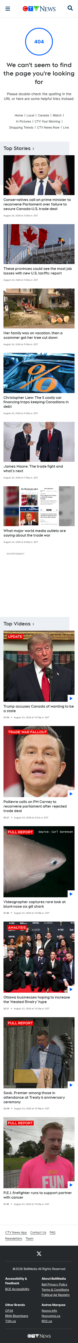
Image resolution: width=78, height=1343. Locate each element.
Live (66, 127)
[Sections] (7, 8)
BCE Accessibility (17, 1289)
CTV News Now (48, 127)
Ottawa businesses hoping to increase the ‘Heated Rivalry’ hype (36, 999)
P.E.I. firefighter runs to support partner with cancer (37, 1195)
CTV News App (16, 1232)
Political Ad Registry (56, 1295)
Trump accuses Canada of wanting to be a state (38, 708)
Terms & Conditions (55, 1289)
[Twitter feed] (39, 1253)
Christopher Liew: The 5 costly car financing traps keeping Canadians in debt (36, 402)
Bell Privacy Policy (54, 1284)
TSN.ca (10, 1321)
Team (29, 1238)
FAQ (52, 1232)
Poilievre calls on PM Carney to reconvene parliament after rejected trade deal (35, 806)
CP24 (9, 1310)
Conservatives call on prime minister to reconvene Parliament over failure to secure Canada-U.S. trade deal (37, 204)
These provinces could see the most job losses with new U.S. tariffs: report (37, 271)
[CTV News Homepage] (39, 8)
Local (30, 115)
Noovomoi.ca (51, 1316)
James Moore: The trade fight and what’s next (33, 468)
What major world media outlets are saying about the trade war (34, 533)
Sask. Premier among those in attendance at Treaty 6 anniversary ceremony (34, 1097)
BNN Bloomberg (16, 1316)
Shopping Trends (21, 127)
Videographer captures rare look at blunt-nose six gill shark (34, 904)
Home (19, 115)
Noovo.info (49, 1310)
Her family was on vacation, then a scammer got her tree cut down (33, 335)
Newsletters (13, 1238)
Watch (57, 115)
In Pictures (23, 121)
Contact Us (38, 1232)
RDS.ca (47, 1321)
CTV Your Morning (47, 121)
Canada (43, 115)
